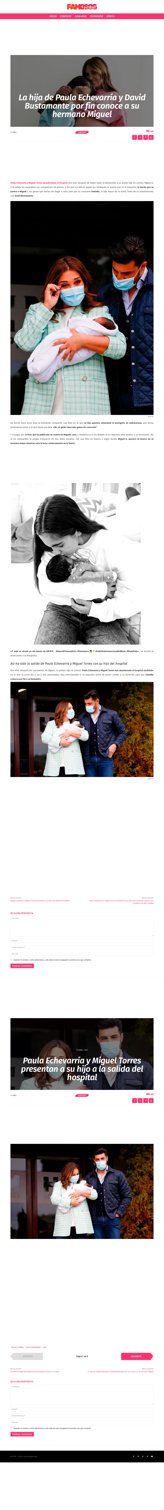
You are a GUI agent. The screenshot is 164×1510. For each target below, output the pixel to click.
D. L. (15, 132)
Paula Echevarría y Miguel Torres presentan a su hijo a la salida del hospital (39, 901)
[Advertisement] (82, 37)
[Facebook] (134, 137)
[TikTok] (142, 1456)
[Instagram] (138, 1456)
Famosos (82, 132)
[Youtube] (152, 1456)
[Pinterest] (145, 137)
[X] (140, 137)
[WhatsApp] (151, 137)
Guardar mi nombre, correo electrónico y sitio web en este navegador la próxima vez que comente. (52, 960)
